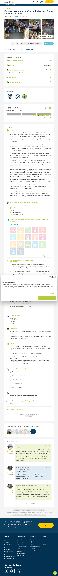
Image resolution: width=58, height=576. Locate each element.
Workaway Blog (20, 539)
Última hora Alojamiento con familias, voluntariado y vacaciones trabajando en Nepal (29, 514)
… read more (21, 460)
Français (44, 542)
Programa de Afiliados (22, 553)
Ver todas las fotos (46, 36)
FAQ (31, 542)
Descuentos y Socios (9, 558)
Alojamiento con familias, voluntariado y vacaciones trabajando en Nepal (29, 510)
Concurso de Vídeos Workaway (22, 547)
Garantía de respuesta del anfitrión (35, 547)
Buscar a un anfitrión (9, 539)
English (44, 539)
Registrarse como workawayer (8, 548)
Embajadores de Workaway (21, 550)
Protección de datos (34, 551)
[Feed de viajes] (37, 2)
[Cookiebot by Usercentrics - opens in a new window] (50, 277)
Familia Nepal (40, 512)
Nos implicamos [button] (8, 4)
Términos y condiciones (35, 550)
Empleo (32, 553)
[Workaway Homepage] (9, 1)
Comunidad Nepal (48, 512)
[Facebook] (6, 571)
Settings (52, 293)
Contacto (49, 44)
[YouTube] (11, 571)
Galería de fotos (21, 541)
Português (45, 544)
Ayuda (31, 539)
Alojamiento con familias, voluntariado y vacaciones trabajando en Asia (20, 512)
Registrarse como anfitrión (8, 552)
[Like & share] (17, 44)
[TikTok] (19, 571)
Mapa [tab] (20, 49)
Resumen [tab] (8, 49)
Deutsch (44, 541)
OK (47, 297)
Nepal (7, 16)
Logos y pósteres (21, 544)
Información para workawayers (8, 545)
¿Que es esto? (47, 256)
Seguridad (14, 4)
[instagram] (15, 571)
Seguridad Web (29, 416)
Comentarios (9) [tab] (28, 49)
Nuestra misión (20, 555)
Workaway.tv (20, 542)
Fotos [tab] (14, 49)
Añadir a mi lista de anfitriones (31, 44)
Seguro (31, 544)
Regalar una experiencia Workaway (9, 555)
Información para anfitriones (8, 541)
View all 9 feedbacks (29, 503)
